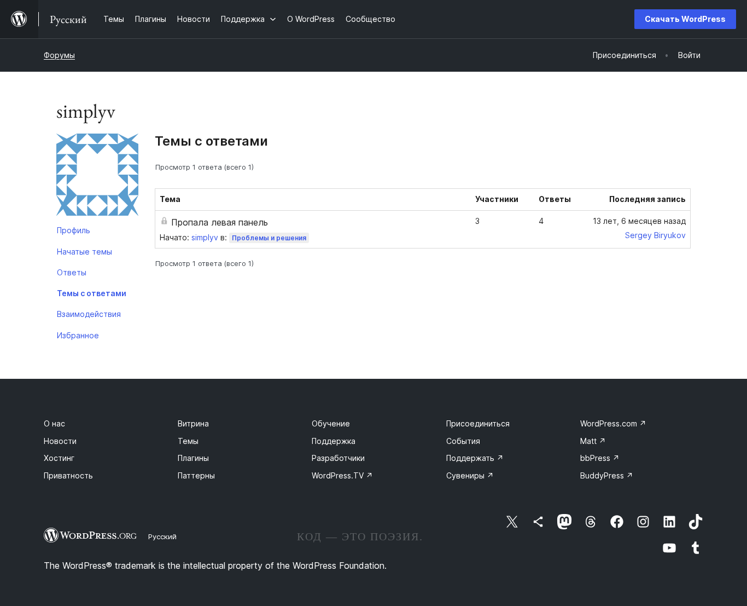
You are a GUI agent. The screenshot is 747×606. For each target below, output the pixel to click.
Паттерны (196, 475)
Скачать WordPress (685, 19)
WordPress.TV (342, 475)
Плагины (193, 458)
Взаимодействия (89, 314)
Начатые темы (84, 251)
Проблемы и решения (269, 238)
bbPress (600, 458)
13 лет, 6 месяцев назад (639, 221)
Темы (188, 441)
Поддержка (333, 441)
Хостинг (59, 458)
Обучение (331, 423)
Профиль (73, 230)
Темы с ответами (91, 293)
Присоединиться (478, 423)
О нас (54, 423)
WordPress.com (613, 423)
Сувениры (470, 475)
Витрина (193, 423)
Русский (162, 536)
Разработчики (338, 458)
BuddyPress (606, 475)
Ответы (71, 272)
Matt (593, 441)
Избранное (78, 335)
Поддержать (475, 458)
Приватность (68, 475)
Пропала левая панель (219, 222)
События (463, 441)
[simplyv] (97, 177)
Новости (60, 441)
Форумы (59, 55)
